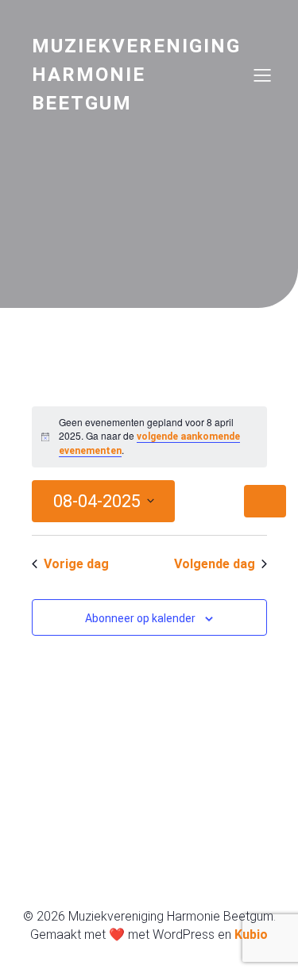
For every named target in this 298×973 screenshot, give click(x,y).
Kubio (251, 934)
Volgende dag (214, 563)
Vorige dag (76, 563)
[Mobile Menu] (262, 75)
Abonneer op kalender (140, 618)
